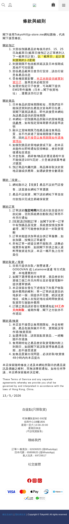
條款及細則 (7, 514)
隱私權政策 (20, 514)
